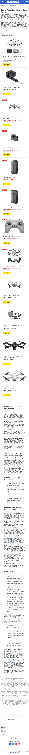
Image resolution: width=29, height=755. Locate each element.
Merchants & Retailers (5, 733)
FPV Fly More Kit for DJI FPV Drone (11, 87)
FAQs (2, 730)
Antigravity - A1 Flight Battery (9, 177)
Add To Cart (6, 64)
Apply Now (3, 727)
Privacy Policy (17, 751)
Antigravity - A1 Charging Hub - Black (11, 148)
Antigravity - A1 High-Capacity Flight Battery (13, 207)
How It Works (3, 728)
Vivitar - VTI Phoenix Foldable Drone (11, 295)
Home (2, 5)
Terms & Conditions (14, 752)
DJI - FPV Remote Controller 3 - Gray (11, 236)
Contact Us (3, 734)
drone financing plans (9, 540)
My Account (3, 725)
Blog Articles (3, 731)
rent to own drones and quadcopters (14, 661)
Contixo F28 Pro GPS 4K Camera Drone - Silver (14, 266)
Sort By (2, 33)
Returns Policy (24, 751)
